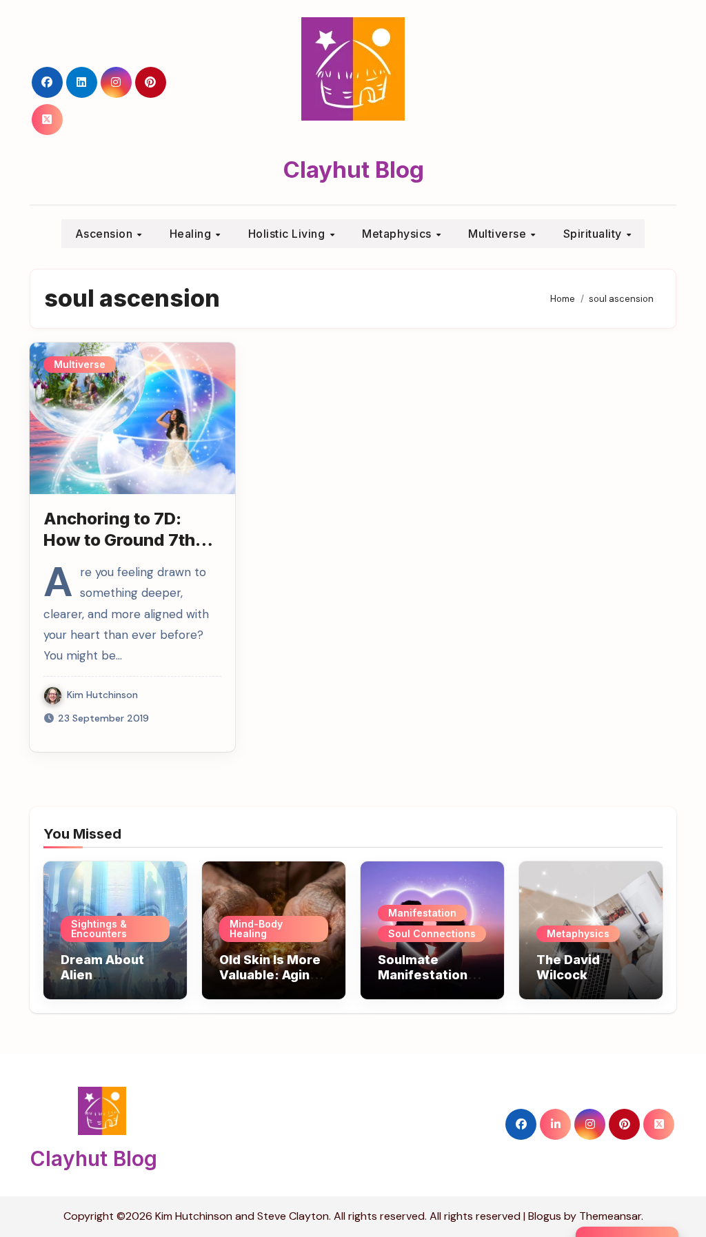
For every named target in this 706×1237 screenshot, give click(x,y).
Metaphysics (398, 234)
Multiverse (499, 234)
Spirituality (594, 234)
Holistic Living (288, 234)
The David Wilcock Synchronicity (580, 974)
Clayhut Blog (353, 169)
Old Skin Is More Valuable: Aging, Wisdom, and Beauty (270, 982)
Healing (192, 234)
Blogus (544, 1216)
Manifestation (422, 913)
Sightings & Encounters (99, 928)
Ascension (105, 234)
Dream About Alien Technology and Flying (111, 982)
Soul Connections (432, 933)
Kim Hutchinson (102, 694)
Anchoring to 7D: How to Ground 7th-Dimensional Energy (125, 540)
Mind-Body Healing (256, 928)
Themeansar (610, 1216)
